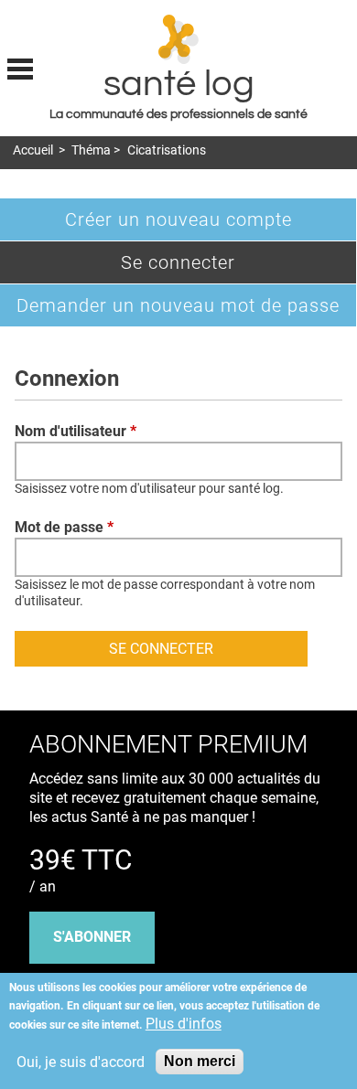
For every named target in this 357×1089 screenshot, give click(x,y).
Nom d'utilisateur (75, 431)
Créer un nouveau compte (178, 219)
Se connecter (208, 267)
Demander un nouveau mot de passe (178, 305)
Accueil (33, 150)
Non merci (199, 1061)
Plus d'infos (184, 1023)
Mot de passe (64, 527)
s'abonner (92, 936)
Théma (91, 150)
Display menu (20, 67)
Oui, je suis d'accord (80, 1062)
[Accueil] (179, 39)
